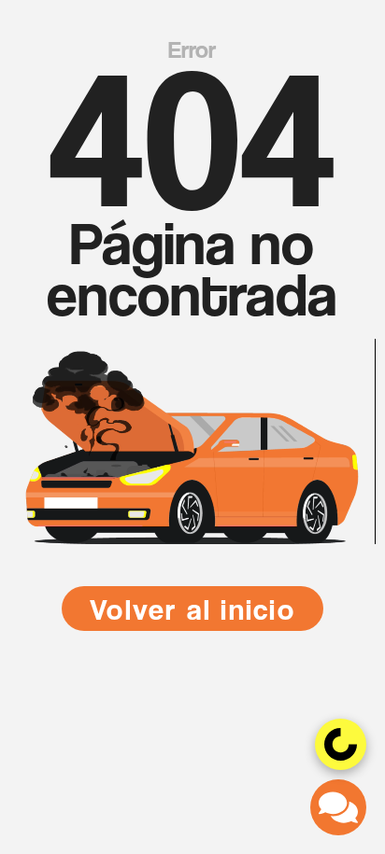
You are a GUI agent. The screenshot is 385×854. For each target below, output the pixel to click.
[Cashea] (340, 744)
